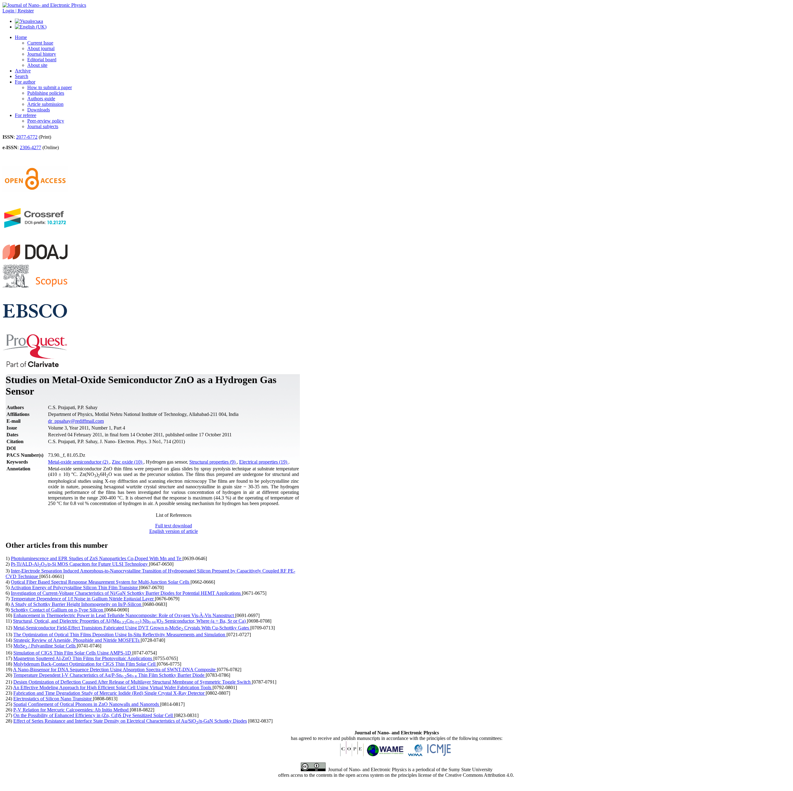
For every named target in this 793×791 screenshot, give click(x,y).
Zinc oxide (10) (127, 462)
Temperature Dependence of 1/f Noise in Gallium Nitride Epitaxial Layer (83, 598)
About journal (41, 48)
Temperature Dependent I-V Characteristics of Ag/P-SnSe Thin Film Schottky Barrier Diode (109, 675)
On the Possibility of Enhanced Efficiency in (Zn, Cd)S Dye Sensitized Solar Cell (93, 715)
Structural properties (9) (213, 462)
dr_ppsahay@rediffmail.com (76, 421)
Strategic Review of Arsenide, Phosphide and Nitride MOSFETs (77, 640)
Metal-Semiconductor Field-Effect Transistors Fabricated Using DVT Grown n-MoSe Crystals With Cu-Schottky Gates (131, 627)
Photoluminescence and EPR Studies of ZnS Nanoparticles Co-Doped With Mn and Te (96, 558)
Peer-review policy (45, 120)
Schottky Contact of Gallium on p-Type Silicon (57, 609)
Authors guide (41, 98)
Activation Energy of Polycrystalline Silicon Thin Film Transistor (75, 587)
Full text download (173, 525)
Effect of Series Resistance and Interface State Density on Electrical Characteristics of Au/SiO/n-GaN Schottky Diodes (130, 721)
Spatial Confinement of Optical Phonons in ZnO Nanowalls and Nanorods (86, 704)
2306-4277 (30, 147)
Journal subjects (42, 126)
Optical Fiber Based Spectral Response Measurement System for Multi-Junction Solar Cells (101, 582)
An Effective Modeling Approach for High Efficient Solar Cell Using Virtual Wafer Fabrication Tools (112, 687)
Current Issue (40, 42)
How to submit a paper (49, 87)
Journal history (41, 54)
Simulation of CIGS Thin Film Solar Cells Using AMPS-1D (72, 652)
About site (37, 65)
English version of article (173, 531)
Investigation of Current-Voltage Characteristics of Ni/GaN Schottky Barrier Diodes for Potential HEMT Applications (126, 593)
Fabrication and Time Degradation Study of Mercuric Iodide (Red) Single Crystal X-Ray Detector (109, 693)
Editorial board (41, 59)
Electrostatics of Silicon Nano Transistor (53, 698)
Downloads (38, 109)
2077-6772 (26, 137)
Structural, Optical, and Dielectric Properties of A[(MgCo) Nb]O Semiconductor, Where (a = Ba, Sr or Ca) (130, 621)
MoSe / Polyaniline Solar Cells (45, 645)
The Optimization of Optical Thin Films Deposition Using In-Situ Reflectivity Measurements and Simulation (119, 634)
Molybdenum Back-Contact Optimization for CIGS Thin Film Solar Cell (85, 664)
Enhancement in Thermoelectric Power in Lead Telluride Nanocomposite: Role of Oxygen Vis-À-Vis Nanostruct (124, 615)
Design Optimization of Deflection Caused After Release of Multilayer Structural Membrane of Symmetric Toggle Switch (132, 682)
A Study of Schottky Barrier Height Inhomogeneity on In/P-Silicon (76, 604)
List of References (173, 515)
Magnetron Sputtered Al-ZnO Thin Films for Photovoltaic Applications (83, 658)
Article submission (45, 104)
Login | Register (18, 10)
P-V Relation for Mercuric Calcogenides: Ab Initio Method (71, 709)
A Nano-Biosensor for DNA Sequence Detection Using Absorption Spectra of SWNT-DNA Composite (115, 669)
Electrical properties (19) (263, 462)
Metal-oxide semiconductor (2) (78, 462)
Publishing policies (45, 93)
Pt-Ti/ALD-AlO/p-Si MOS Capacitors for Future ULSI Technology (80, 564)
